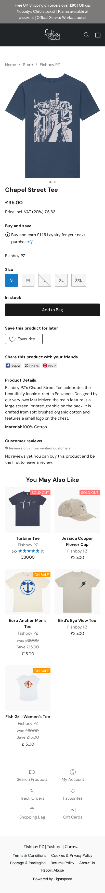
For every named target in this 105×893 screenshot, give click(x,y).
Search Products (32, 779)
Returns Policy (62, 863)
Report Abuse (52, 870)
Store (28, 64)
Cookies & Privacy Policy (71, 856)
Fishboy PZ (50, 64)
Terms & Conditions (29, 856)
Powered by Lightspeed (52, 879)
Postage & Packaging (28, 863)
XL (61, 280)
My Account (73, 779)
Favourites (73, 798)
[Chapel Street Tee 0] (52, 125)
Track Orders (32, 798)
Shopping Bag (32, 817)
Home (10, 64)
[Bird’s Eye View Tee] (77, 592)
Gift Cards (72, 817)
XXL (78, 280)
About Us (87, 863)
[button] (52, 34)
